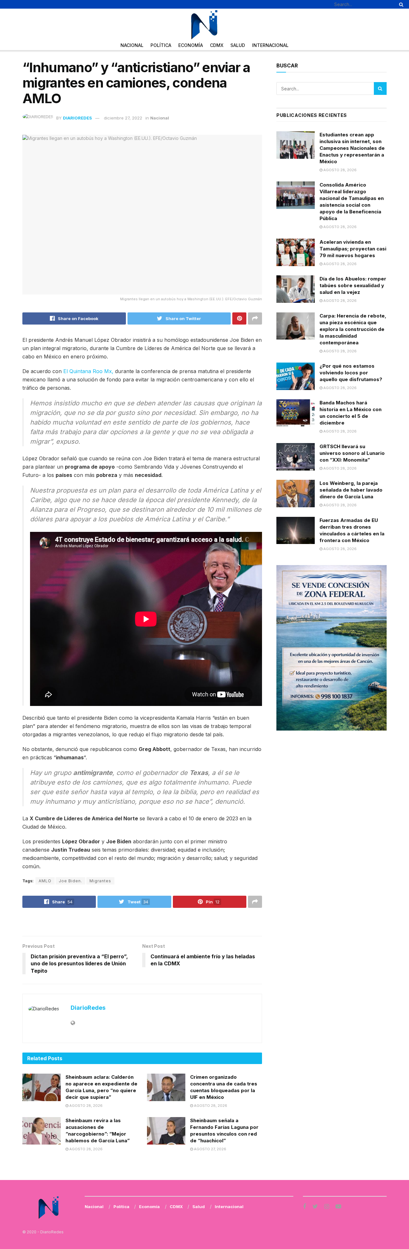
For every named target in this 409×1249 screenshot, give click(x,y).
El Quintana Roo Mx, (88, 371)
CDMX (216, 45)
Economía (190, 45)
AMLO (45, 880)
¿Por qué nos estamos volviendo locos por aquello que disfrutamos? (351, 372)
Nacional (131, 45)
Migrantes (100, 880)
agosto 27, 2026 (209, 1149)
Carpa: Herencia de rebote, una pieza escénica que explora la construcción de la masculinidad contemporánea (353, 329)
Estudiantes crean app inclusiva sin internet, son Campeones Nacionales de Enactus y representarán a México (352, 148)
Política (160, 45)
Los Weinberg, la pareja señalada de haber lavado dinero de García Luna (351, 490)
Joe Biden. (70, 880)
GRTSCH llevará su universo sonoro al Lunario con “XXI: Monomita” (352, 453)
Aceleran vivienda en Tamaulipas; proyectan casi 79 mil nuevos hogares (353, 248)
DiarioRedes (77, 117)
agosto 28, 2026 (85, 1105)
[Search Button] (400, 4)
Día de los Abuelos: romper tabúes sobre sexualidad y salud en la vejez (353, 285)
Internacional (270, 45)
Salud (237, 45)
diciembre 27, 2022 (123, 117)
